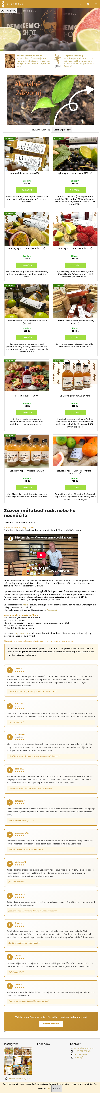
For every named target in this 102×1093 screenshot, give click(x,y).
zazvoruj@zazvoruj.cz (83, 1049)
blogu (16, 628)
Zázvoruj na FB (79, 1055)
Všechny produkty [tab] (61, 128)
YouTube (24, 628)
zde (48, 1088)
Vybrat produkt (50, 1025)
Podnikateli (52, 605)
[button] (7, 29)
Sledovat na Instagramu (19, 1079)
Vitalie (25, 600)
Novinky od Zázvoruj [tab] (40, 128)
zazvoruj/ (77, 1059)
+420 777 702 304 (81, 1052)
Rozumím (56, 1088)
